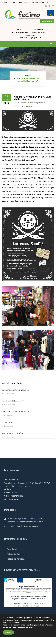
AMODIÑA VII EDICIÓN (12, 433)
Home (28, 75)
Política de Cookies (15, 554)
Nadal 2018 (7, 422)
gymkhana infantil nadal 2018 (16, 411)
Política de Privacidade (17, 559)
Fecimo (23, 103)
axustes (29, 627)
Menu (51, 44)
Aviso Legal (12, 549)
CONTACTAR (47, 21)
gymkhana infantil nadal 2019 (16, 390)
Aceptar (8, 632)
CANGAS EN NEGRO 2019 (13, 400)
